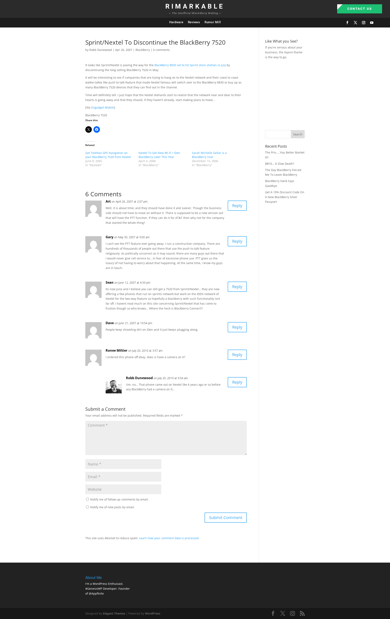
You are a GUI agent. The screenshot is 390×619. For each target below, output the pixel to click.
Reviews (194, 22)
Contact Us (359, 9)
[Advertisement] (327, 94)
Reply (237, 205)
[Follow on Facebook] (347, 22)
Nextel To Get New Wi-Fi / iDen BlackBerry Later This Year (159, 155)
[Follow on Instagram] (363, 22)
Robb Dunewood (100, 50)
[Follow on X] (355, 22)
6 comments (161, 50)
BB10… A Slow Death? (279, 164)
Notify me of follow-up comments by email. (119, 499)
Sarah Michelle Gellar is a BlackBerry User (209, 155)
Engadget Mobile (102, 107)
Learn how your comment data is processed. (169, 538)
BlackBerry (142, 50)
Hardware (176, 22)
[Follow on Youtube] (371, 22)
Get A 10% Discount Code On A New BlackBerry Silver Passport (284, 197)
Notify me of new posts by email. (112, 507)
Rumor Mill (213, 22)
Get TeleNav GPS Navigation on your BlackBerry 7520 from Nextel (108, 155)
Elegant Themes (114, 613)
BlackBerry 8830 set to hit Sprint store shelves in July (190, 65)
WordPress (152, 613)
